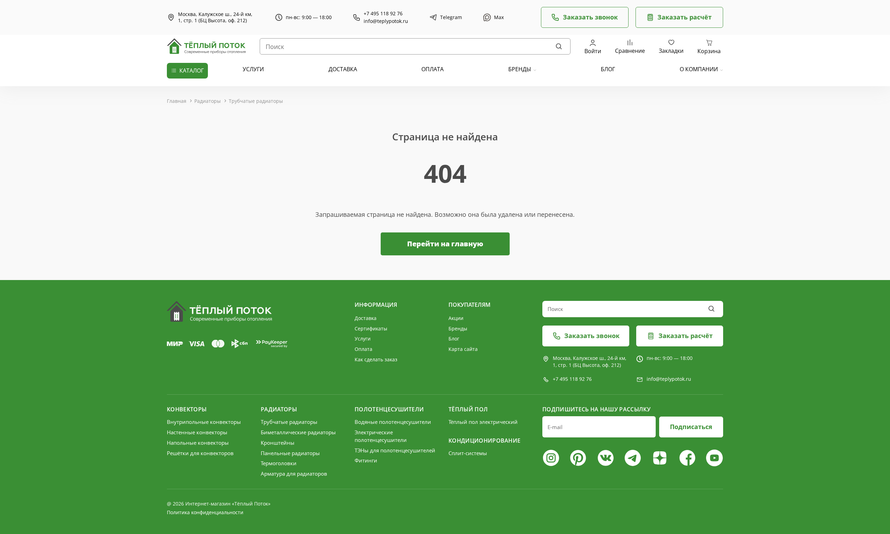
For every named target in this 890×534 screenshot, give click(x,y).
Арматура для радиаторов (294, 473)
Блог (453, 338)
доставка (343, 69)
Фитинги (366, 460)
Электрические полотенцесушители (381, 436)
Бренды (519, 69)
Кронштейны (277, 442)
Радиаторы (207, 101)
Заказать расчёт (684, 17)
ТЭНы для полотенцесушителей (395, 450)
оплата (432, 69)
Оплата (363, 349)
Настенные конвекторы (197, 432)
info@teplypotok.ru (386, 21)
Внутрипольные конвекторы (204, 421)
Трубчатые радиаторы (256, 101)
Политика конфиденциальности (205, 512)
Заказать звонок (590, 17)
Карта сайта (463, 349)
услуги (253, 69)
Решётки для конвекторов (200, 453)
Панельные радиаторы (290, 453)
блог (608, 69)
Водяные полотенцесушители (393, 421)
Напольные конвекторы (198, 442)
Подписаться (691, 426)
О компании (699, 69)
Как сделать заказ (376, 359)
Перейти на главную (445, 243)
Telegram (451, 17)
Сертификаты (371, 328)
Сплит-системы (467, 453)
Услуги (363, 338)
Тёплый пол (468, 409)
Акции (455, 318)
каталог (191, 70)
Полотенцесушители (389, 409)
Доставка (366, 318)
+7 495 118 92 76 (383, 13)
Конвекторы (187, 409)
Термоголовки (279, 463)
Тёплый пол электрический (483, 421)
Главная (176, 101)
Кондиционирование (484, 440)
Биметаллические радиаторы (298, 432)
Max (499, 17)
